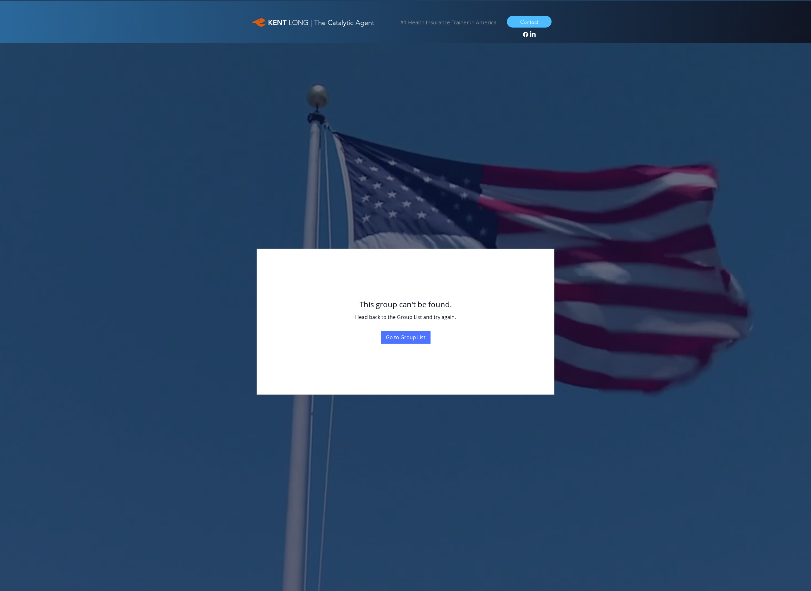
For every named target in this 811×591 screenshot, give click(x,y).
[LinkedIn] (532, 34)
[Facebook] (525, 34)
